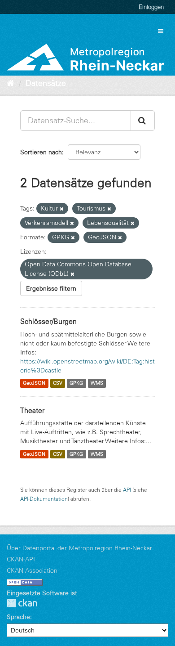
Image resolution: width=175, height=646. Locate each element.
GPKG (76, 383)
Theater (32, 410)
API (127, 489)
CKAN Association (32, 570)
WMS (97, 383)
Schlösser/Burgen (48, 321)
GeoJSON (34, 383)
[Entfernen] (62, 209)
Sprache (18, 617)
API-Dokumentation (44, 498)
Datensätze (46, 83)
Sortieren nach (41, 152)
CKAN (22, 603)
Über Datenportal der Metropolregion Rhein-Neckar (79, 548)
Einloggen (151, 6)
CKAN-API (21, 559)
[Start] (10, 83)
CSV (57, 383)
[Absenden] (143, 120)
